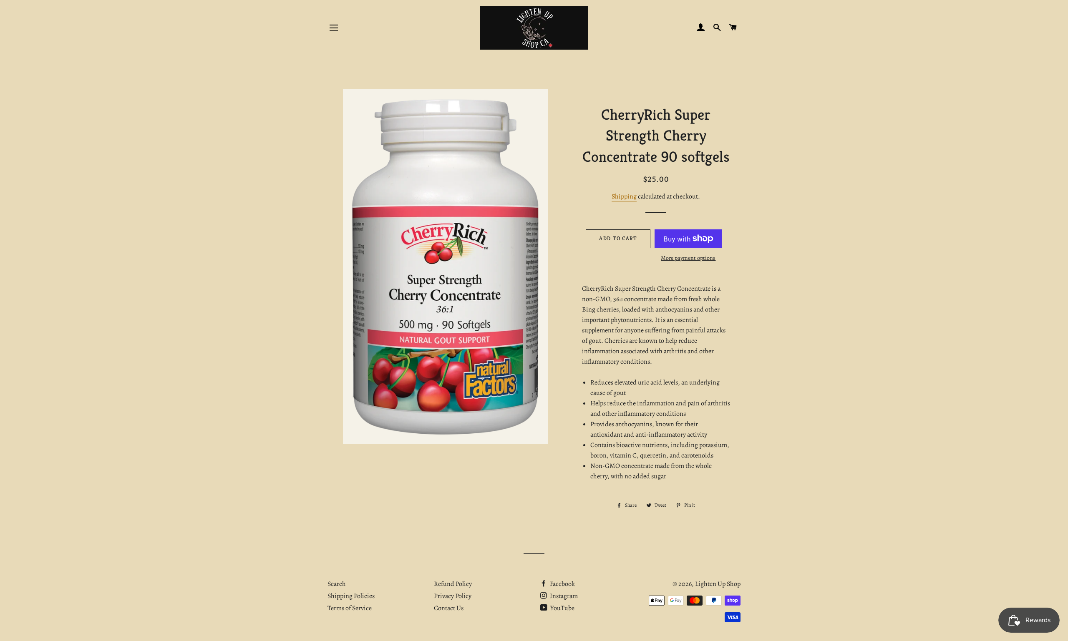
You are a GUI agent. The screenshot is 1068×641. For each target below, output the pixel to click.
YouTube (561, 608)
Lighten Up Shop (718, 583)
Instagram (563, 596)
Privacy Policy (452, 596)
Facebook (562, 583)
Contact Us (448, 608)
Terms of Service (349, 608)
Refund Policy (453, 583)
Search (336, 583)
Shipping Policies (351, 596)
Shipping (624, 196)
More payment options (688, 258)
